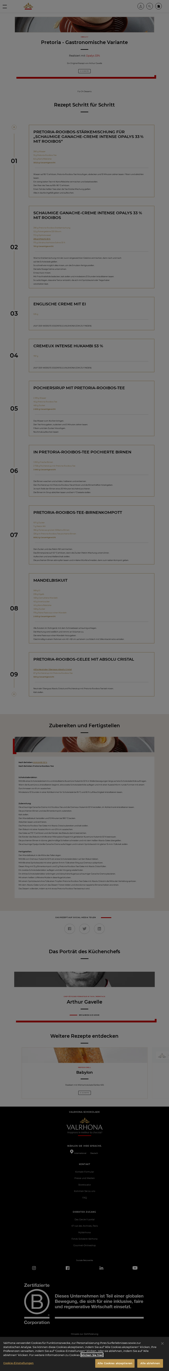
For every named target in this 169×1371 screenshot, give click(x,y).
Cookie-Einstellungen (18, 1363)
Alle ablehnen (150, 1363)
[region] (84, 1354)
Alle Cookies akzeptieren (114, 1363)
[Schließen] (162, 1343)
